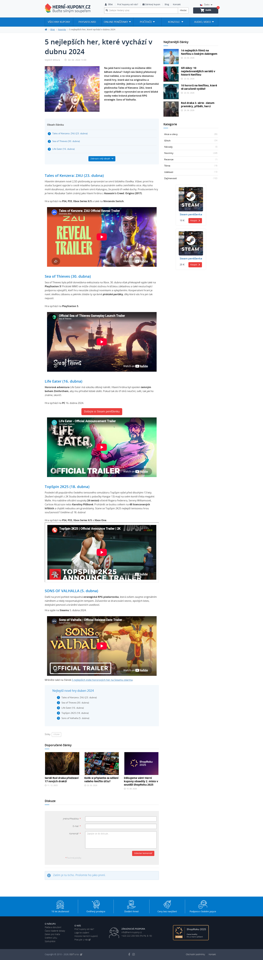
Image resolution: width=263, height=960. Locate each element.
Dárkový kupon (153, 4)
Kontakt (177, 4)
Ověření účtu (51, 938)
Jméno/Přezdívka (72, 819)
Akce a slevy (190, 134)
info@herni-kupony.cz (131, 932)
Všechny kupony (59, 22)
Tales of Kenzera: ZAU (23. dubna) (70, 133)
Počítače (146, 22)
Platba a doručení (53, 927)
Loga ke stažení (81, 933)
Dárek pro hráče (52, 934)
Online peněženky (116, 22)
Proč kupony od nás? (127, 4)
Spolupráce (50, 941)
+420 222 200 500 (130, 936)
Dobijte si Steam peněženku (102, 411)
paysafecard (87, 22)
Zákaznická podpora (133, 929)
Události (190, 172)
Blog (167, 4)
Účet (110, 4)
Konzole (174, 22)
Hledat (183, 10)
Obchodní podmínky (195, 954)
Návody (190, 147)
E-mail (77, 826)
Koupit (193, 221)
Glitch (190, 141)
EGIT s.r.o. (75, 954)
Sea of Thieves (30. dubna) (66, 141)
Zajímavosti (190, 178)
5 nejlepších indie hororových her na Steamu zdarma (102, 680)
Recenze (190, 159)
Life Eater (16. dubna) (63, 149)
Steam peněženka (191, 214)
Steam (56, 734)
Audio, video (202, 22)
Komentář (75, 834)
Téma (190, 166)
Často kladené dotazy (55, 931)
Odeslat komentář (143, 853)
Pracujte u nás (81, 940)
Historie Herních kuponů (86, 936)
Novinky (190, 153)
